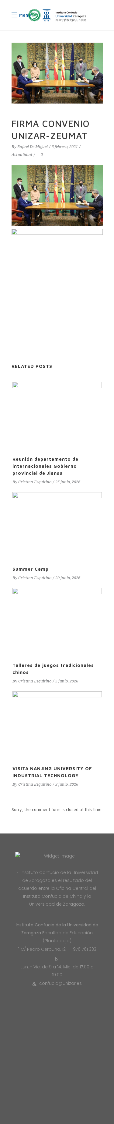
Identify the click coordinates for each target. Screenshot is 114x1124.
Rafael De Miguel (32, 146)
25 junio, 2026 (67, 482)
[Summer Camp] (57, 525)
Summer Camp (30, 569)
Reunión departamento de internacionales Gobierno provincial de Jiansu (45, 466)
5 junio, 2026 (66, 681)
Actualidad (22, 154)
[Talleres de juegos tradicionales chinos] (57, 621)
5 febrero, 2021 (65, 146)
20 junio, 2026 (67, 578)
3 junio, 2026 (66, 784)
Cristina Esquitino (34, 482)
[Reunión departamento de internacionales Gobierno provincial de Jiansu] (57, 415)
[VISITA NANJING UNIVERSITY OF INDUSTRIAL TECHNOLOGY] (57, 725)
